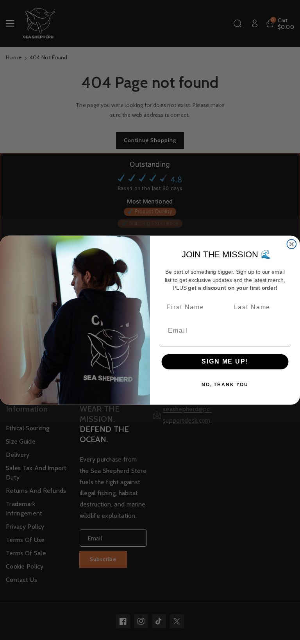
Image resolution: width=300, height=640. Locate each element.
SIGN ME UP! (225, 361)
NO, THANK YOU (225, 384)
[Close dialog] (291, 244)
